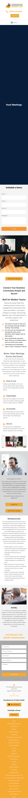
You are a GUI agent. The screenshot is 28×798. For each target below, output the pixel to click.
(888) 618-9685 (14, 696)
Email (3, 201)
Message (4, 215)
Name (3, 194)
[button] (14, 714)
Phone (4, 208)
